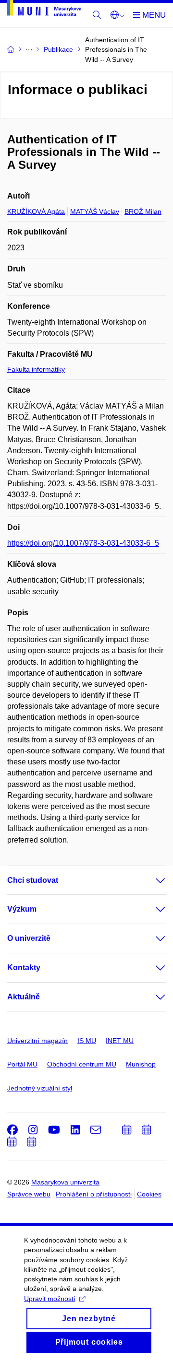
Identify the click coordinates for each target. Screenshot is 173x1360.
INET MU (120, 1040)
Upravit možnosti (49, 1298)
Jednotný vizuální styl (39, 1088)
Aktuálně (23, 997)
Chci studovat (32, 880)
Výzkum (22, 909)
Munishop (141, 1064)
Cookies (149, 1194)
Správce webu (28, 1194)
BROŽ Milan (142, 211)
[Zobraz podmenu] (150, 880)
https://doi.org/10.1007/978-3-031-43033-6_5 (83, 543)
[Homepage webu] (44, 9)
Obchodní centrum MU (81, 1064)
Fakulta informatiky (36, 369)
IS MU (86, 1040)
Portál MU (22, 1064)
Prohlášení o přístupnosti (94, 1194)
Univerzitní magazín (37, 1040)
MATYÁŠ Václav (94, 211)
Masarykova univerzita (65, 1182)
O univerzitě (28, 938)
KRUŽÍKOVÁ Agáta (36, 211)
